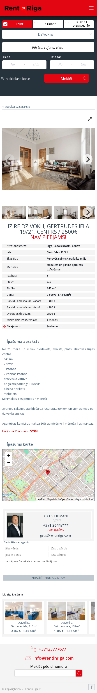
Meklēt (66, 78)
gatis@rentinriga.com (55, 535)
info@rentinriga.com (53, 658)
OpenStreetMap (70, 499)
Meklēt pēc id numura (48, 666)
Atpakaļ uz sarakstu (17, 106)
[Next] (87, 159)
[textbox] (48, 47)
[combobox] (48, 34)
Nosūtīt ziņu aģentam (48, 578)
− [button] (8, 462)
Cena (6, 57)
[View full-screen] (89, 119)
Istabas (56, 57)
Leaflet (41, 499)
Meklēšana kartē (18, 79)
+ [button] (8, 455)
